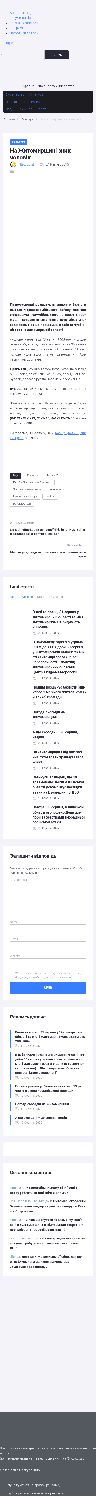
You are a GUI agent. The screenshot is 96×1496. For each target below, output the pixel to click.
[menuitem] (50, 55)
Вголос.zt (27, 164)
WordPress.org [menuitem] (20, 13)
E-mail (14, 939)
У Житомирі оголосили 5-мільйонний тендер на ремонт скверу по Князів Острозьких (48, 1206)
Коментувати (19, 879)
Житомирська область (27, 489)
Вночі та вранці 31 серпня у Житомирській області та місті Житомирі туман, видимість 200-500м (50, 1036)
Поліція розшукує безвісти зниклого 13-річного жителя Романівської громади (59, 692)
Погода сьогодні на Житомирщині (42, 1104)
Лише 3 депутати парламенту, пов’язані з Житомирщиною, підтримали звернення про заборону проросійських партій (47, 1225)
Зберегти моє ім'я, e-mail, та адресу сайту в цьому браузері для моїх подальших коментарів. (48, 975)
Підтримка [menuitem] (17, 28)
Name (14, 922)
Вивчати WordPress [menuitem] (24, 23)
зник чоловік (58, 489)
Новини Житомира (25, 496)
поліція (50, 496)
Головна (9, 119)
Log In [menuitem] (9, 43)
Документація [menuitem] (20, 18)
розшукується (22, 503)
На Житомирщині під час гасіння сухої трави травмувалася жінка (58, 757)
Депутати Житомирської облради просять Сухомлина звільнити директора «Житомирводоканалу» (46, 1262)
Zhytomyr (33, 475)
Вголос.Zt (53, 475)
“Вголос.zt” (75, 1458)
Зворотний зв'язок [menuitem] (23, 33)
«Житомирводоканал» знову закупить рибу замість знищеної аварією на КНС (47, 1243)
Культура (27, 119)
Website (15, 956)
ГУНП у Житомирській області (32, 482)
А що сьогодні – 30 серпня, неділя (42, 1117)
